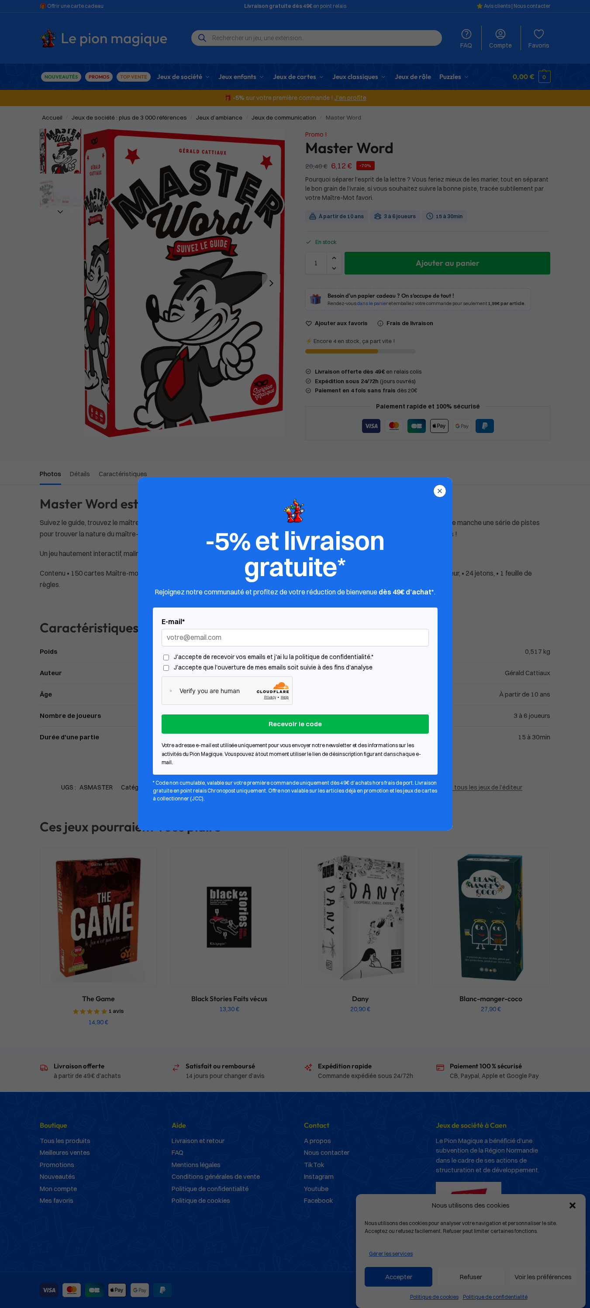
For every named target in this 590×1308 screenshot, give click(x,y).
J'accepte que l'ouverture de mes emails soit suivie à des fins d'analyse (273, 667)
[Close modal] (439, 491)
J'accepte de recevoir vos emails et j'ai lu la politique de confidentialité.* (273, 657)
